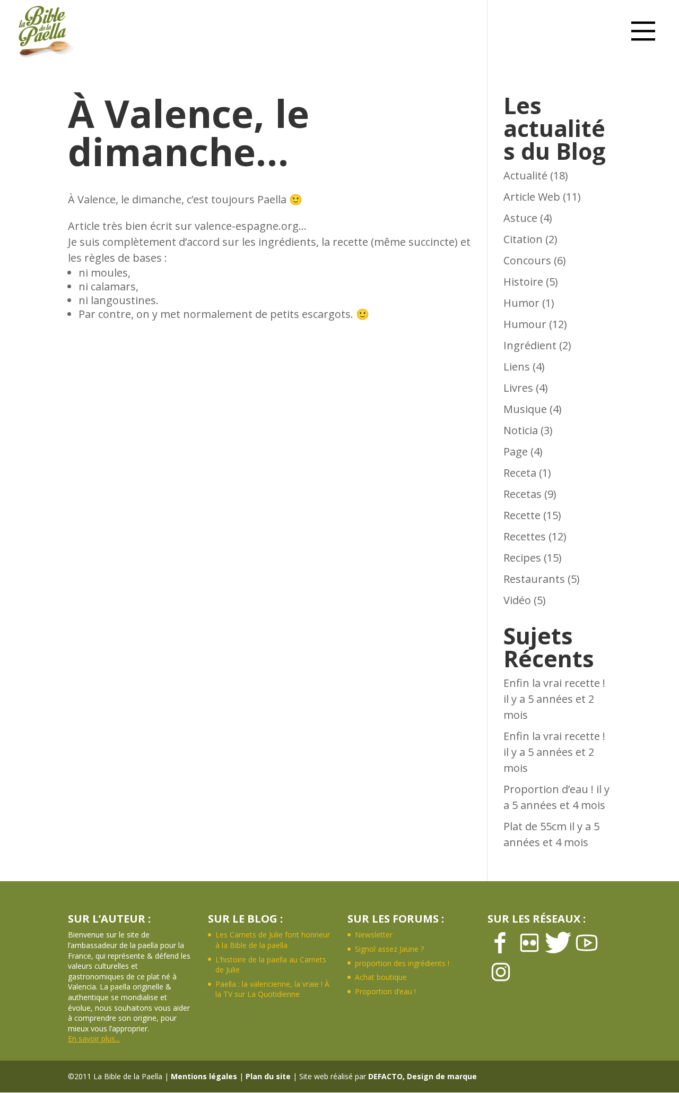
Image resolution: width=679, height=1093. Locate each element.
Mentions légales (204, 1076)
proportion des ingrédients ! (402, 963)
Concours (527, 260)
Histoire (523, 281)
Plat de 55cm (535, 826)
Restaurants (534, 579)
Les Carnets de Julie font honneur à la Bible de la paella (272, 940)
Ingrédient (529, 345)
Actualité (525, 175)
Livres (518, 388)
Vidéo (517, 600)
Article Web (531, 197)
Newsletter (374, 935)
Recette (522, 515)
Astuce (520, 218)
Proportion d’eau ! (548, 789)
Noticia (520, 430)
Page (515, 451)
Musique (525, 409)
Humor (521, 303)
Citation (523, 239)
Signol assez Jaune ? (389, 949)
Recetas (522, 494)
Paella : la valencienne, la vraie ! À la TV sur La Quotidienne (272, 989)
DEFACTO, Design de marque (422, 1076)
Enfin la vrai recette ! (554, 683)
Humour (524, 324)
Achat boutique (381, 977)
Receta (519, 473)
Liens (516, 366)
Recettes (524, 536)
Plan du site (268, 1076)
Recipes (522, 557)
